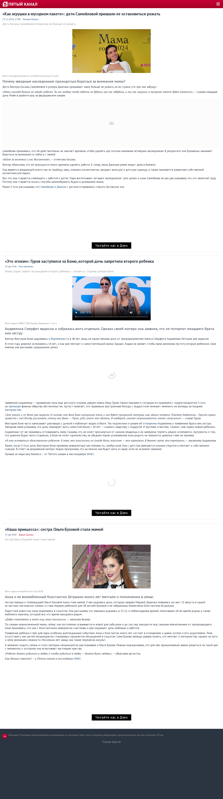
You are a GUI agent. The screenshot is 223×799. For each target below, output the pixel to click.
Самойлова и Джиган (53, 187)
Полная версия (111, 742)
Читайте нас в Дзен (111, 245)
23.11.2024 (8, 19)
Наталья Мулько (31, 19)
